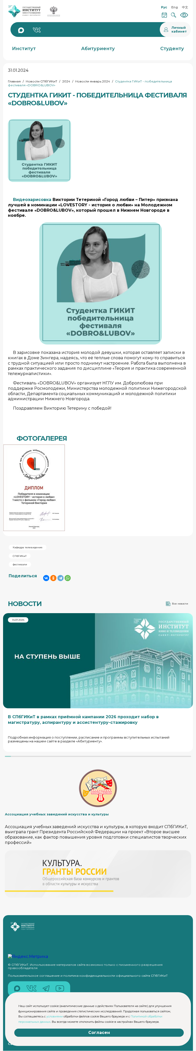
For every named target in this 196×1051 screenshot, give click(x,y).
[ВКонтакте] (46, 578)
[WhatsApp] (68, 578)
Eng (174, 7)
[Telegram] (60, 578)
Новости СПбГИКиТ (41, 81)
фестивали (20, 564)
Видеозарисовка (32, 199)
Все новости (180, 603)
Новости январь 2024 (92, 81)
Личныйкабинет (179, 29)
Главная (14, 81)
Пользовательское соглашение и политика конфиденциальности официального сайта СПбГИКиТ (88, 975)
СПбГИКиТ (20, 556)
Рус (164, 7)
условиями (54, 1016)
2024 (66, 81)
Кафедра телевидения (27, 547)
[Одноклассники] (53, 578)
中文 (185, 7)
